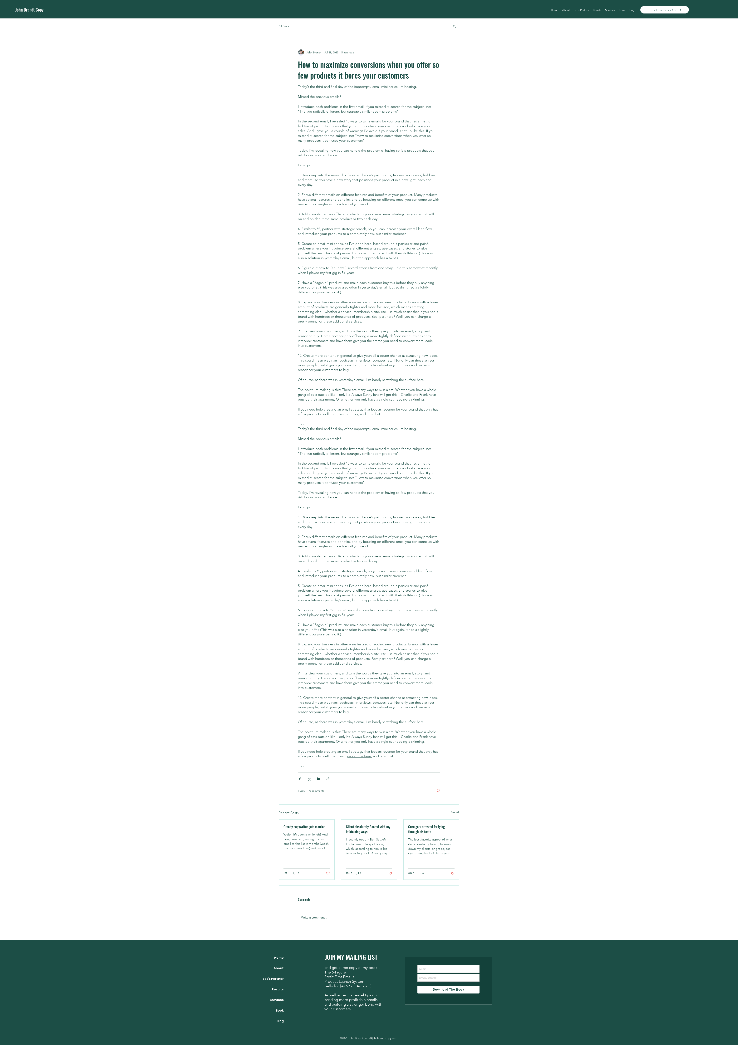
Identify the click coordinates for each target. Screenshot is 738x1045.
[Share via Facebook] (300, 779)
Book (280, 1010)
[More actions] (437, 52)
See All (455, 812)
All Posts (284, 26)
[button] (454, 26)
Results (278, 989)
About (279, 968)
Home (279, 957)
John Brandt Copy (29, 10)
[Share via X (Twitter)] (309, 779)
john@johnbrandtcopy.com (381, 1038)
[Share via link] (328, 779)
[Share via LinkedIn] (318, 779)
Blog (280, 1021)
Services (277, 1000)
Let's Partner (273, 979)
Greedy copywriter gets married (304, 826)
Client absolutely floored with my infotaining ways (368, 829)
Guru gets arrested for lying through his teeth (426, 829)
